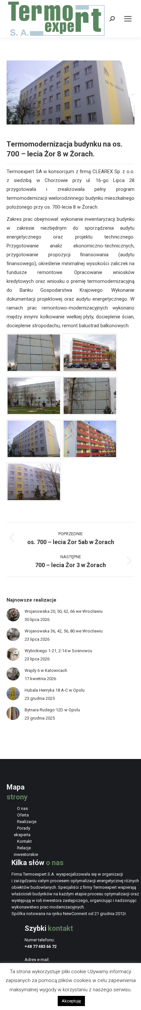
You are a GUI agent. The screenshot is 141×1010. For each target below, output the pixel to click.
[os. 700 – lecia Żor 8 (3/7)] (34, 413)
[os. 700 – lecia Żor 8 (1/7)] (34, 370)
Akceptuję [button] (71, 1001)
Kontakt (24, 841)
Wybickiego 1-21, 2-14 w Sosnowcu (58, 650)
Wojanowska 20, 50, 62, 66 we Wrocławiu (64, 611)
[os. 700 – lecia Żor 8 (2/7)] (90, 370)
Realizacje (26, 821)
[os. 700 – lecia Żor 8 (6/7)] (90, 456)
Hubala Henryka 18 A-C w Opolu (55, 690)
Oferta (23, 815)
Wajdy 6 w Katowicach (46, 670)
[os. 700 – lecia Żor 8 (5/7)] (34, 456)
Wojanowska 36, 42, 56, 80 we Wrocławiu (64, 631)
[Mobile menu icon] (127, 18)
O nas (22, 808)
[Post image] (13, 614)
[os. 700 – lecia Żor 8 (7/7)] (34, 499)
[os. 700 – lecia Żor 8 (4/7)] (90, 413)
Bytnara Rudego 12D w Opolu (52, 709)
